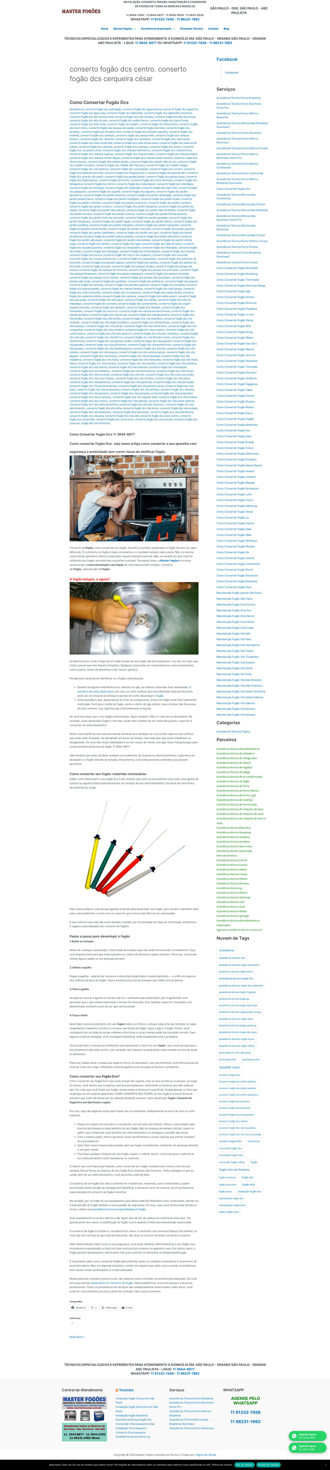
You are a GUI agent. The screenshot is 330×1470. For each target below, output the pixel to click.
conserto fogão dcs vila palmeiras (90, 382)
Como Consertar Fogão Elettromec (238, 453)
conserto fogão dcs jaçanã (104, 191)
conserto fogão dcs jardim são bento (157, 236)
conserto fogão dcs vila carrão (104, 326)
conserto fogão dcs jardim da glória (135, 206)
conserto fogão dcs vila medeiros (90, 371)
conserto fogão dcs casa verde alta (91, 143)
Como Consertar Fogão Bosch (235, 569)
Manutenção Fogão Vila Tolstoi (235, 651)
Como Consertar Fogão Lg (233, 517)
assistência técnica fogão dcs (236, 978)
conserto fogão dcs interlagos (175, 184)
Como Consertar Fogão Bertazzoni (238, 488)
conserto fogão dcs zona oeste (154, 419)
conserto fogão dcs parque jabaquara (120, 273)
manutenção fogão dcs (231, 1198)
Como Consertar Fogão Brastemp (237, 581)
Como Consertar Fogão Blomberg (237, 273)
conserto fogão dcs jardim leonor (152, 221)
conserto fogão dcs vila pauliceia (132, 382)
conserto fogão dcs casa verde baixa (135, 143)
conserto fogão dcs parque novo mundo (94, 277)
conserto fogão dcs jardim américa (104, 195)
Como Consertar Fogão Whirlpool (237, 540)
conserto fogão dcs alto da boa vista (91, 116)
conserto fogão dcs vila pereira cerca (141, 386)
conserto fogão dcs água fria (180, 109)
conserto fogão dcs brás (150, 128)
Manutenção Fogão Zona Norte (235, 616)
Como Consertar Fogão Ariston (235, 297)
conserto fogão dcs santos (233, 1121)
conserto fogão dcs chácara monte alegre (95, 157)
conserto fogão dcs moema (178, 251)
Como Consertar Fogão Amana (235, 471)
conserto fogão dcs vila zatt (122, 415)
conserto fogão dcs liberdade (159, 247)
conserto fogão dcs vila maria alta (140, 359)
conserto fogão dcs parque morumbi (166, 273)
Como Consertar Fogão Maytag (235, 482)
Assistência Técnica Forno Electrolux (239, 132)
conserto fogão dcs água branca (142, 109)
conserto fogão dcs (229, 1075)
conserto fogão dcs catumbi (95, 146)
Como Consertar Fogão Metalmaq (237, 424)
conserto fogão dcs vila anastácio (142, 318)
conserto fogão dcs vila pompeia (129, 393)
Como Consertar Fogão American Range (241, 285)
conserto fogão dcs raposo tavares (121, 288)
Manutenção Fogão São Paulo (234, 598)
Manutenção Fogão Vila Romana (236, 714)
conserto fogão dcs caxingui (131, 146)
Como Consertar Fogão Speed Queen (239, 465)
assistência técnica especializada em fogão (119, 1209)
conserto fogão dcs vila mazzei (168, 367)
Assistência (77, 109)
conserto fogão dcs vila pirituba (140, 389)
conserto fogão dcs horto (113, 180)
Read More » (77, 1337)
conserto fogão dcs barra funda (169, 120)
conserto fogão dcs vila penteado (173, 382)
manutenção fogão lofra (232, 1205)
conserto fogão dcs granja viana (165, 176)
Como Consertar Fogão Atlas (234, 535)
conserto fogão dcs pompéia (167, 284)
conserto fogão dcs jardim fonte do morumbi (97, 217)
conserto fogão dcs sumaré (99, 303)
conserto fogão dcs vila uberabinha (171, 412)
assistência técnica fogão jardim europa (240, 1012)
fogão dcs (248, 1177)
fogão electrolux (227, 1184)
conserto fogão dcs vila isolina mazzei (142, 352)
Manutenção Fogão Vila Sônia (234, 668)
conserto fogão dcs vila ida (149, 348)
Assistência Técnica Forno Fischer (237, 246)
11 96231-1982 (188, 19)
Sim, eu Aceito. (244, 1464)
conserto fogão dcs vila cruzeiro (144, 329)
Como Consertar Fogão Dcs (99, 102)
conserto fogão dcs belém (123, 124)
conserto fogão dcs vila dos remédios (155, 333)
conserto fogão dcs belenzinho (159, 124)
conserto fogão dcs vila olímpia (134, 378)
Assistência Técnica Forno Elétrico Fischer (242, 148)
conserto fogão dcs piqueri (181, 281)
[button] (134, 29)
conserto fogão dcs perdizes (109, 281)
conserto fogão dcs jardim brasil (160, 199)
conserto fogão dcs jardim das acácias (101, 210)
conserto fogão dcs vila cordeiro (104, 329)
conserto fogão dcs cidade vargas (167, 165)
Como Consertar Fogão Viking (235, 320)
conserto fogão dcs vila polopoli (89, 393)
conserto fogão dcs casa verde (171, 139)
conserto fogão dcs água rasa (88, 113)
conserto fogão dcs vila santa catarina (171, 400)
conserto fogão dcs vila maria (100, 359)
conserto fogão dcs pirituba (86, 284)
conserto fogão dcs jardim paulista (173, 228)
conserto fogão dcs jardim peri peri (137, 232)
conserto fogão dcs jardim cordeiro (169, 202)
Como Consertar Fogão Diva (234, 587)
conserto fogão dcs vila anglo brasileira (105, 322)
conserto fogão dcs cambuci (97, 135)
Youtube (126, 1390)
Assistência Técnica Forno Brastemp (239, 98)
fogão (160, 695)
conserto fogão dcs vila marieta (136, 363)
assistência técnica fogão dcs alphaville (241, 985)
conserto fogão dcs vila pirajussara (98, 389)
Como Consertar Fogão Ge (233, 552)
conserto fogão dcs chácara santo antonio (147, 157)
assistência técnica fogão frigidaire (237, 992)
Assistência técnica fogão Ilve (134, 1419)
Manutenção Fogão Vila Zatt (233, 633)
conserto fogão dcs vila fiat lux (104, 337)
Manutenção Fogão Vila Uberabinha (238, 645)
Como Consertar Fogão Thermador (238, 279)
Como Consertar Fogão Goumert (236, 372)
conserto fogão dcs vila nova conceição (170, 374)
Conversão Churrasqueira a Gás (135, 1423)
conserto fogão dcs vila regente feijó (135, 397)
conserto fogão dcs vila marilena (176, 363)
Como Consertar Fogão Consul (235, 558)
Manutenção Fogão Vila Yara (234, 639)
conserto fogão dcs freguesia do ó (125, 172)
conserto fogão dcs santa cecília (161, 292)
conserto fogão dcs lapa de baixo (162, 243)
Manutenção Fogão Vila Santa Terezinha (241, 691)
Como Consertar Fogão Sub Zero (237, 343)
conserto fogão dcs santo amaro (157, 296)
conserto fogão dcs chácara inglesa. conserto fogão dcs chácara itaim (112, 154)
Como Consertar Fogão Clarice (235, 523)
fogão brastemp (227, 1177)
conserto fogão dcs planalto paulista (126, 284)
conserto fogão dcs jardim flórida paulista (161, 213)
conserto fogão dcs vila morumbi (89, 374)
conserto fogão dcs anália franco (128, 120)
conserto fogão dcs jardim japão (111, 221)
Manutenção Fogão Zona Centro (236, 604)
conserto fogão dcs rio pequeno (121, 292)
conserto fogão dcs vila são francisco (141, 404)
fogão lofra (248, 1184)
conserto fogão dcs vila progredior (172, 393)
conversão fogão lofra (231, 1155)
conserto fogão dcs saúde (140, 299)
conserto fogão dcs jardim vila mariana (126, 240)
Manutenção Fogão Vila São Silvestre (239, 680)
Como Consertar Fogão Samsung (237, 505)
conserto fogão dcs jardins (93, 243)
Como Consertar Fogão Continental (238, 564)
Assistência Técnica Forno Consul (237, 262)
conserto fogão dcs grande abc (167, 172)
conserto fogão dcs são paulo (105, 299)
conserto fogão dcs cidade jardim (108, 161)
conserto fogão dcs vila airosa (108, 314)
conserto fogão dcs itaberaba (123, 187)
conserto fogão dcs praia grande (236, 1114)
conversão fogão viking (232, 1162)
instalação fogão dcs (249, 1191)
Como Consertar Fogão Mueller (236, 546)
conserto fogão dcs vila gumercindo (149, 344)
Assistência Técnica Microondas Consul (241, 235)
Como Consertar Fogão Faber (235, 389)
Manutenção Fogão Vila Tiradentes (238, 656)
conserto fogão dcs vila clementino (145, 326)
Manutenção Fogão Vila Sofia (234, 674)
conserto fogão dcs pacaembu (137, 258)
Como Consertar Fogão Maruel (235, 349)
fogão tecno (225, 1191)
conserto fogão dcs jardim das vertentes (150, 210)
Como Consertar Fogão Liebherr (236, 476)
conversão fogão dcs (230, 1148)
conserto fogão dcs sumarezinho (138, 303)
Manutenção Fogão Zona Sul (234, 610)
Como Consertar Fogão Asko (234, 436)
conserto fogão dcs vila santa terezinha (93, 404)
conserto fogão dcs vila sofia (103, 408)
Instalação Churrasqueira (131, 1428)
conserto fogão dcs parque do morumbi (103, 270)
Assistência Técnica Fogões (233, 731)
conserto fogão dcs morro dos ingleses (127, 255)
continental (254, 1141)
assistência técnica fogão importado (238, 1005)
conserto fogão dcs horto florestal (151, 180)
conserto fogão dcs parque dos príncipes (154, 270)
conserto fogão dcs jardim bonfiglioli (117, 199)
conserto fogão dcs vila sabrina (128, 400)
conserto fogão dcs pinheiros (146, 281)
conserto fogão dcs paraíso (141, 262)
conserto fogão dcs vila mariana (96, 363)
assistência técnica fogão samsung (237, 1025)
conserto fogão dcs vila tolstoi (130, 412)
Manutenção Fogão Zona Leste (235, 627)
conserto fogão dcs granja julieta (124, 176)
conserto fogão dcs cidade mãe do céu (153, 161)
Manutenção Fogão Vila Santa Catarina (240, 697)
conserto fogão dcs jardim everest (114, 213)
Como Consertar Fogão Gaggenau (237, 384)
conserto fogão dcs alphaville (125, 113)
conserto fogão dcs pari (96, 266)
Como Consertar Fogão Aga (233, 291)
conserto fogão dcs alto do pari (88, 120)
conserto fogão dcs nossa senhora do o (94, 258)
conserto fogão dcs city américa (89, 169)
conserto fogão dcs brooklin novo (101, 131)
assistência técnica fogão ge (234, 998)
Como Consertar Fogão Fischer (236, 395)
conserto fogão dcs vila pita (177, 389)
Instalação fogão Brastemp (132, 1415)
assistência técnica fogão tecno (236, 1039)
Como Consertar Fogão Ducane (236, 401)
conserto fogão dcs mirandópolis (140, 251)
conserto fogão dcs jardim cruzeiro (91, 206)
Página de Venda (206, 1454)
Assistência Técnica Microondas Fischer (241, 204)
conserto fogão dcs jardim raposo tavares (108, 236)
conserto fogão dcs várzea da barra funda (144, 311)
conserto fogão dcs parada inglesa (103, 262)
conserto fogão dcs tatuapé (143, 307)
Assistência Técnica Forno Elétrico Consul (242, 241)
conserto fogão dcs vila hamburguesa (108, 348)
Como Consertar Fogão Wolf (234, 326)
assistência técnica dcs (232, 957)
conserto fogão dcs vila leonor (98, 356)
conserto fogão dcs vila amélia (102, 318)
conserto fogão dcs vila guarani (152, 341)
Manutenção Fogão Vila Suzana (235, 662)
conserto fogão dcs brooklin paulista (145, 131)
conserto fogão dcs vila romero (89, 400)
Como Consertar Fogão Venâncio (237, 378)
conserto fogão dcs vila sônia (140, 408)
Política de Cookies (268, 1464)
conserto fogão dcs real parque (163, 288)
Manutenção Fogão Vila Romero (236, 708)
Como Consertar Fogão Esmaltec (237, 459)
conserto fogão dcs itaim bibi (159, 187)
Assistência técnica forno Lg (133, 1436)
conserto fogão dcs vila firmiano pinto (147, 337)
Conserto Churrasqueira (130, 1432)
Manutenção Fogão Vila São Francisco (240, 685)
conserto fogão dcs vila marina (88, 367)
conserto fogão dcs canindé (97, 139)
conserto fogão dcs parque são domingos (145, 277)
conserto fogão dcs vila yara (87, 415)
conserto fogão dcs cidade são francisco (120, 165)
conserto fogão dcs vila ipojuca (99, 352)
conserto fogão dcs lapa (125, 243)
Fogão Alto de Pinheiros (95, 423)
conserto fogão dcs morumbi (170, 255)
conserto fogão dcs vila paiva (172, 378)
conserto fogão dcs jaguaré (138, 191)
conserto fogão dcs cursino (166, 169)
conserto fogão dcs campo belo (135, 135)
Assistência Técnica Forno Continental (240, 173)
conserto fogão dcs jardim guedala (146, 217)
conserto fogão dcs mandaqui (100, 251)
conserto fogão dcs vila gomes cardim (109, 341)
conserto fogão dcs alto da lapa (134, 116)
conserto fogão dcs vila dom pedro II (109, 333)
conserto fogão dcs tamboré (108, 307)
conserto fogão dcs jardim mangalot (111, 225)
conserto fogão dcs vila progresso (90, 397)
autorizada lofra (227, 1059)
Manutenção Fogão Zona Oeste (235, 621)
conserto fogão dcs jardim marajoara (156, 225)
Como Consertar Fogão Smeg (235, 332)
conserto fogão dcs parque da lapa (133, 266)
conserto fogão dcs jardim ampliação (149, 195)
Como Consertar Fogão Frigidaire (237, 308)
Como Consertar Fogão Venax (235, 511)
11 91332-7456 (162, 19)
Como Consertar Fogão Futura (235, 448)
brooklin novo (229, 1067)
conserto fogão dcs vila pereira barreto (93, 386)
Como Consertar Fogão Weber (235, 337)
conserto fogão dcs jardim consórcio (124, 202)
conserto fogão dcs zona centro (159, 415)
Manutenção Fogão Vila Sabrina (236, 703)
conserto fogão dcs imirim (99, 184)
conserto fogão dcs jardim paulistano (92, 232)
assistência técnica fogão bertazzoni (239, 965)
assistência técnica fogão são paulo (238, 1032)
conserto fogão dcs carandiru (133, 139)
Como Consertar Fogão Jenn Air (236, 355)
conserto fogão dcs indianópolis (136, 184)
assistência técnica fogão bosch (236, 971)
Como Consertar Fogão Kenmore (237, 303)
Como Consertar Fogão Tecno (235, 500)
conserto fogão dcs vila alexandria (148, 314)
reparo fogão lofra (229, 1212)
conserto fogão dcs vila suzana (178, 408)
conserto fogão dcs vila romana (178, 397)
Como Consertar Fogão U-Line (235, 314)
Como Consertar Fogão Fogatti (235, 419)
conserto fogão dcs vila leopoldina (139, 356)
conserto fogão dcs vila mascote (128, 367)
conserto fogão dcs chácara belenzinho (126, 150)
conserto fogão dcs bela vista (87, 124)
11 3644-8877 (146, 43)
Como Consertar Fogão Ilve (233, 430)
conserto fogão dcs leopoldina (121, 247)
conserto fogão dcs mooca (86, 255)
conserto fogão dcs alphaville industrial (168, 113)
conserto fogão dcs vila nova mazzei (92, 378)
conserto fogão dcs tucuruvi (101, 311)
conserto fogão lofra (230, 1141)
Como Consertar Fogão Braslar (235, 442)
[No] (325, 1465)
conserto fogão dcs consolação (129, 169)
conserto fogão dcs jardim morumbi (129, 228)
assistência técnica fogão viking (236, 1045)
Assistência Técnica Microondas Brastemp (242, 210)
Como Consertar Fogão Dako (234, 529)
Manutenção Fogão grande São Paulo (239, 592)
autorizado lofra (251, 1059)
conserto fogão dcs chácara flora (172, 150)
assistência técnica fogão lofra (236, 1019)
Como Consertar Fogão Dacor (235, 413)
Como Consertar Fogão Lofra (234, 494)
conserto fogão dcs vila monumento (133, 371)
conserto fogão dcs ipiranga (87, 187)
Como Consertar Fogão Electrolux (237, 575)
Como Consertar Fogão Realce (235, 407)
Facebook (227, 59)
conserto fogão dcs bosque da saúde (111, 128)
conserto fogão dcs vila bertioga (149, 322)
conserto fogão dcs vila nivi (127, 374)
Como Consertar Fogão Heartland (237, 360)
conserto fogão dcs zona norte (115, 419)
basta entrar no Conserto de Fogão (112, 1283)
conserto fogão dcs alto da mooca (174, 116)
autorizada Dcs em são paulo (235, 1052)
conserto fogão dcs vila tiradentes (90, 412)
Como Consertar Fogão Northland (237, 268)
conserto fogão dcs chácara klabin (176, 154)
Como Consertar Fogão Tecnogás (237, 366)
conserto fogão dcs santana (119, 296)
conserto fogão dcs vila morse (175, 371)
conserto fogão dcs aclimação (103, 109)
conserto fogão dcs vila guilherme (105, 344)
